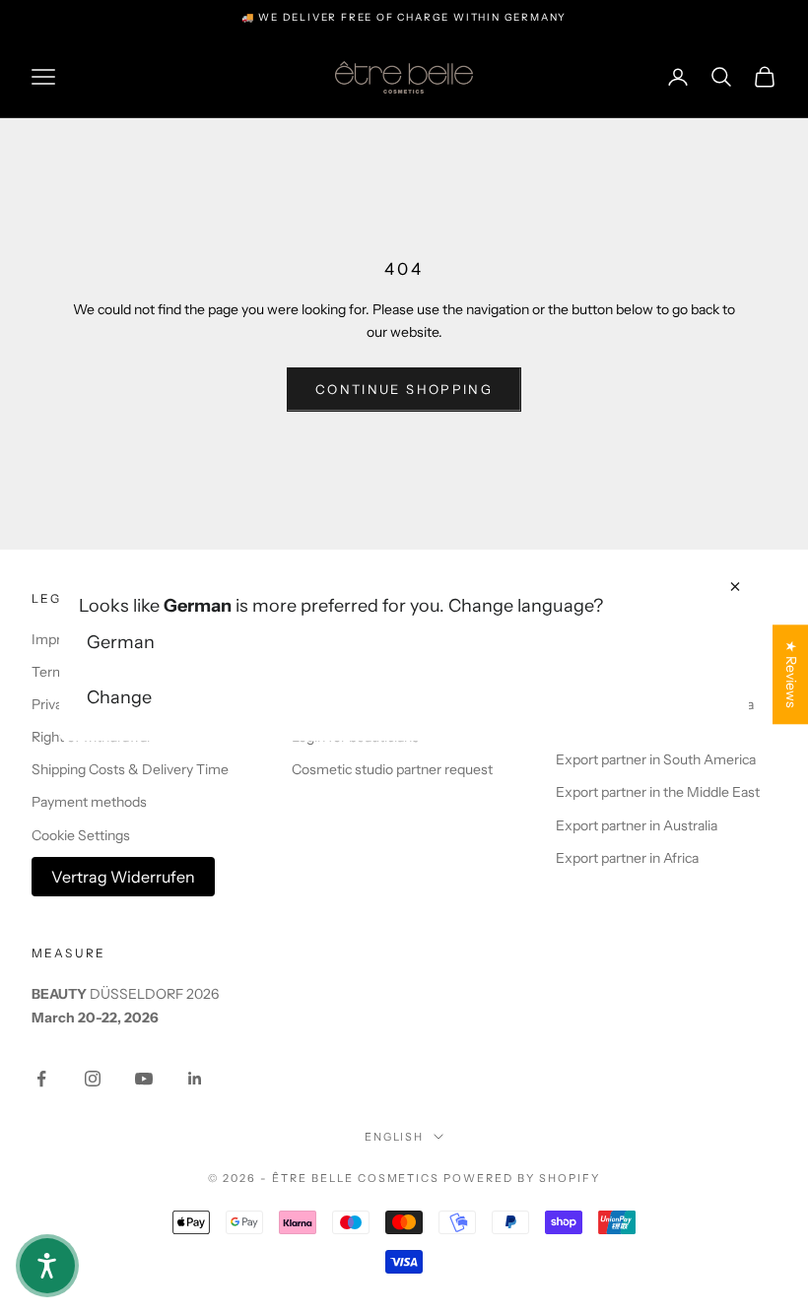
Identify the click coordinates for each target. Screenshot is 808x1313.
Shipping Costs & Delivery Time (130, 769)
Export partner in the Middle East (658, 792)
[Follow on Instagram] (92, 1078)
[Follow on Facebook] (41, 1078)
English (395, 1137)
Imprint (54, 639)
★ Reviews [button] (791, 674)
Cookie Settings (81, 835)
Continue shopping (404, 389)
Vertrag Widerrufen (123, 876)
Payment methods (89, 802)
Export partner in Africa (627, 858)
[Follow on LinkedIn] (195, 1078)
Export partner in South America (656, 759)
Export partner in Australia (636, 825)
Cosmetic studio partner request (392, 769)
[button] (47, 1265)
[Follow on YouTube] (144, 1078)
